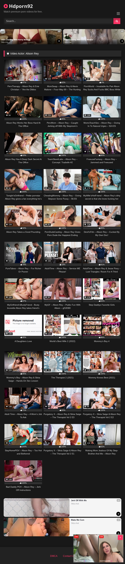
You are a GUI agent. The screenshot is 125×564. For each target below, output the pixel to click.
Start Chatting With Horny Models (15, 40)
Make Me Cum (77, 520)
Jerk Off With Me (79, 500)
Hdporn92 (20, 6)
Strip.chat (4, 42)
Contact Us (69, 556)
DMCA (53, 556)
